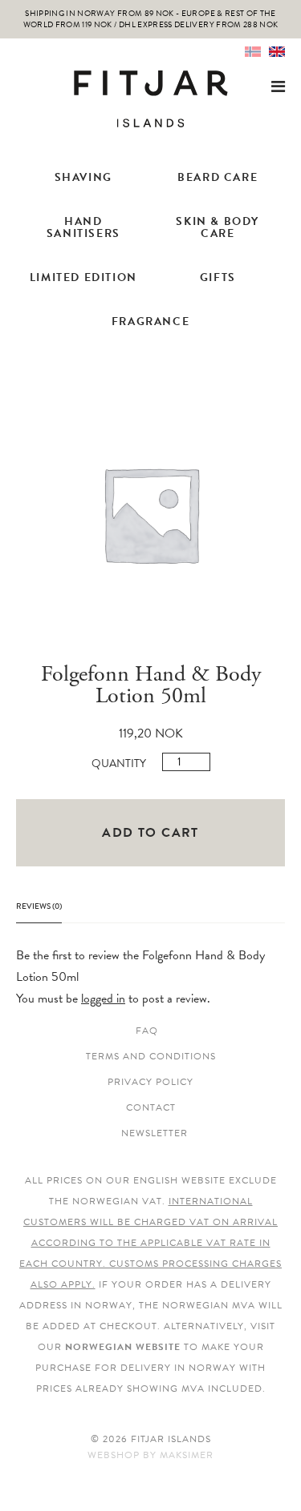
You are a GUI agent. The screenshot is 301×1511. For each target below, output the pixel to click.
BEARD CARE (217, 177)
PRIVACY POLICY (150, 1082)
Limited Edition (83, 277)
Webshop (113, 1455)
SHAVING (83, 177)
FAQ (147, 1030)
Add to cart (150, 832)
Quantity (119, 763)
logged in (103, 998)
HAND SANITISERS (83, 227)
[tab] (39, 910)
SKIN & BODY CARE (217, 227)
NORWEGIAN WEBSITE (123, 1347)
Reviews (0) (39, 906)
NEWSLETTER (154, 1133)
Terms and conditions (151, 1056)
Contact (151, 1107)
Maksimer (187, 1455)
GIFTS (218, 277)
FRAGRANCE (151, 321)
